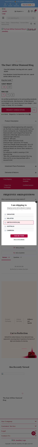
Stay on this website (19, 239)
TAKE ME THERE (19, 236)
